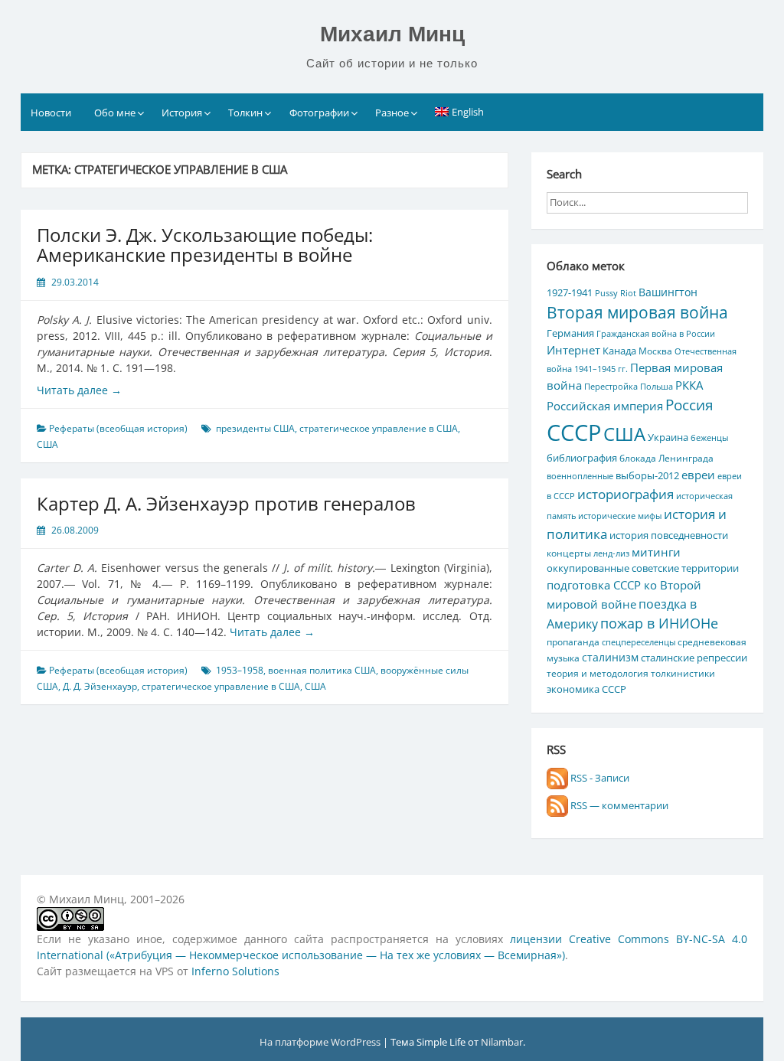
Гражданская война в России (655, 333)
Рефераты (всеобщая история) (118, 428)
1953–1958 (239, 670)
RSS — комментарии (618, 805)
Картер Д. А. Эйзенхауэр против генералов (226, 503)
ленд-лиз (611, 553)
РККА (689, 385)
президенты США (255, 428)
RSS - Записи (598, 778)
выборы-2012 (647, 475)
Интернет (573, 349)
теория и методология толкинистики (631, 673)
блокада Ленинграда (666, 458)
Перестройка (611, 386)
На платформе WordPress (321, 1042)
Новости (51, 112)
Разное (392, 112)
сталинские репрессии (694, 657)
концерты (569, 553)
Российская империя (605, 405)
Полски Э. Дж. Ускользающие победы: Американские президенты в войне (205, 244)
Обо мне (115, 112)
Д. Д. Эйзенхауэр (100, 686)
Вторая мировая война (637, 312)
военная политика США (322, 670)
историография (625, 494)
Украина (668, 437)
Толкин (245, 112)
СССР (574, 432)
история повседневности (668, 535)
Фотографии (319, 112)
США (47, 444)
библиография (582, 458)
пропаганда (573, 641)
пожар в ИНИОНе (659, 623)
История (182, 112)
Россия (689, 405)
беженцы (709, 438)
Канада (619, 350)
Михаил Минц (392, 34)
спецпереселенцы (638, 642)
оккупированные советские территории (643, 568)
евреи (698, 474)
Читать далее (79, 390)
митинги (656, 552)
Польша (656, 386)
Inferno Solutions (235, 971)
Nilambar (502, 1042)
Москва (655, 350)
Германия (570, 333)
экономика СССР (586, 689)
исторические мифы (620, 516)
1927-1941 (570, 292)
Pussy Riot (615, 293)
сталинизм (610, 657)
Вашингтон (668, 292)
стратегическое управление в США (378, 428)
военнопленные (580, 476)
